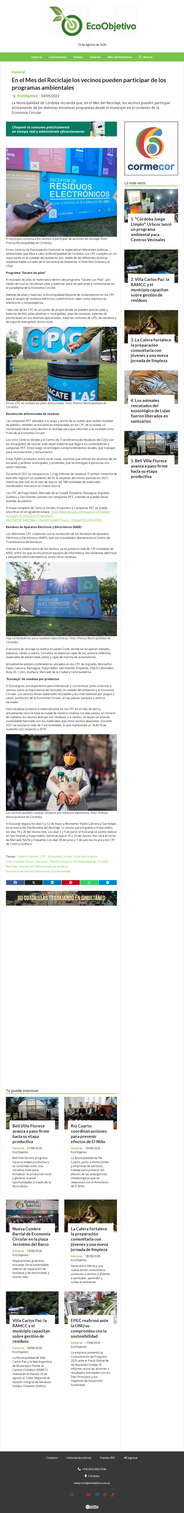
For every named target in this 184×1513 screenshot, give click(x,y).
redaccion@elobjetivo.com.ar (92, 1483)
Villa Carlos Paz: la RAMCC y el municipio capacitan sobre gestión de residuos (31, 1331)
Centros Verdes (28, 856)
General (36, 57)
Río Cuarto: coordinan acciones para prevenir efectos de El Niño (89, 1133)
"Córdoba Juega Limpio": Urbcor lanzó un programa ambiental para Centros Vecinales (151, 229)
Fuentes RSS (107, 1457)
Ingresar (132, 1457)
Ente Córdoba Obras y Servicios (27, 862)
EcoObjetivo (27, 96)
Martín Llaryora (60, 862)
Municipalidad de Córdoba (90, 862)
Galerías (95, 57)
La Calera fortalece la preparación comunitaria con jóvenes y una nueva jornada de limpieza (89, 1239)
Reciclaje (11, 866)
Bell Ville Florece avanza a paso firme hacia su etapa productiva (30, 1133)
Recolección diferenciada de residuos (43, 866)
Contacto (52, 1457)
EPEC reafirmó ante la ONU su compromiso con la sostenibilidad (89, 1328)
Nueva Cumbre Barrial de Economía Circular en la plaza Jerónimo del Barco (31, 1236)
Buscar (148, 57)
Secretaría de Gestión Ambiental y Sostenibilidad (38, 871)
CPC (43, 856)
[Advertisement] (61, 942)
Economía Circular (60, 856)
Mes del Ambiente (120, 57)
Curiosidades (57, 57)
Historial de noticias (78, 1457)
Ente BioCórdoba (85, 856)
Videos (78, 57)
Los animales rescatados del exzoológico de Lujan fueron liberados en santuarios (150, 411)
